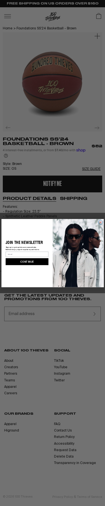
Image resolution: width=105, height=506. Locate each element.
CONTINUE (27, 261)
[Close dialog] (100, 222)
